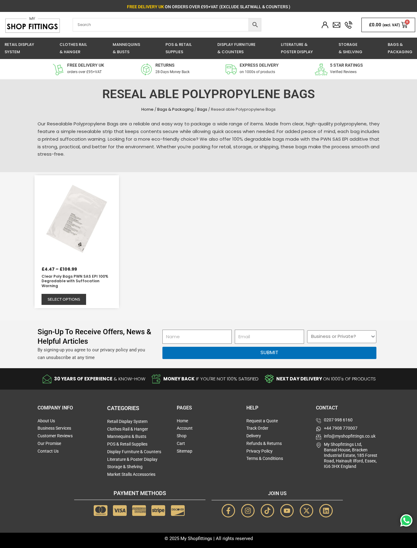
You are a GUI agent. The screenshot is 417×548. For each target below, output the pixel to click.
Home (147, 109)
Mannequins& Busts (126, 48)
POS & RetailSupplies (178, 48)
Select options (64, 299)
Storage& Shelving (350, 48)
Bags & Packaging (175, 109)
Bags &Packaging (400, 48)
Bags (202, 109)
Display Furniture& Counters (236, 48)
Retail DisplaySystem (19, 48)
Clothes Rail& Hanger (73, 48)
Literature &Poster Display (297, 48)
